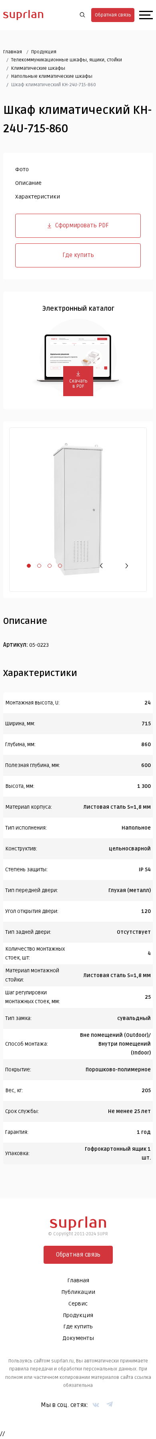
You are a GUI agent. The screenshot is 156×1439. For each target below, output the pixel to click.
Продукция (43, 52)
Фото (22, 169)
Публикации (78, 1292)
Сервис (78, 1303)
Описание (28, 183)
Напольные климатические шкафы (51, 76)
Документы (78, 1338)
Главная (12, 52)
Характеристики (37, 196)
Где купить (78, 255)
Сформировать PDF (82, 225)
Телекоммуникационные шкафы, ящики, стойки (66, 60)
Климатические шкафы (38, 68)
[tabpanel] (78, 509)
